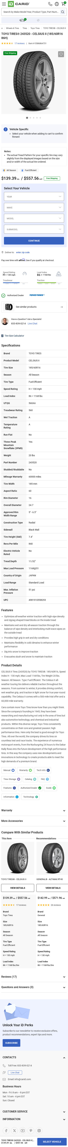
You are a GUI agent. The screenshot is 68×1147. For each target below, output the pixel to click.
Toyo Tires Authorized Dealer (30, 788)
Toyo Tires (35, 28)
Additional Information (10, 797)
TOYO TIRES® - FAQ (44, 779)
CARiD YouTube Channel (22, 1130)
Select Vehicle (52, 1141)
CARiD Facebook (6, 1130)
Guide (50, 788)
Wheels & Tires (12, 28)
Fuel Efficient (30, 170)
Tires (25, 28)
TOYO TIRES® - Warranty (25, 770)
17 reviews (20, 43)
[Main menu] (4, 4)
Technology (30, 797)
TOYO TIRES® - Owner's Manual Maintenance (8, 770)
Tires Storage (11, 779)
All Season (11, 170)
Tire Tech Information (42, 770)
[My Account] (56, 4)
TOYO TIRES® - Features (9, 788)
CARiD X (14, 1130)
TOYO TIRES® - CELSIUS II (54, 28)
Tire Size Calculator (14, 335)
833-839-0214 (18, 323)
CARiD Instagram (39, 1130)
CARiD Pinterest (30, 1130)
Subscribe (11, 1043)
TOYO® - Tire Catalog (30, 779)
